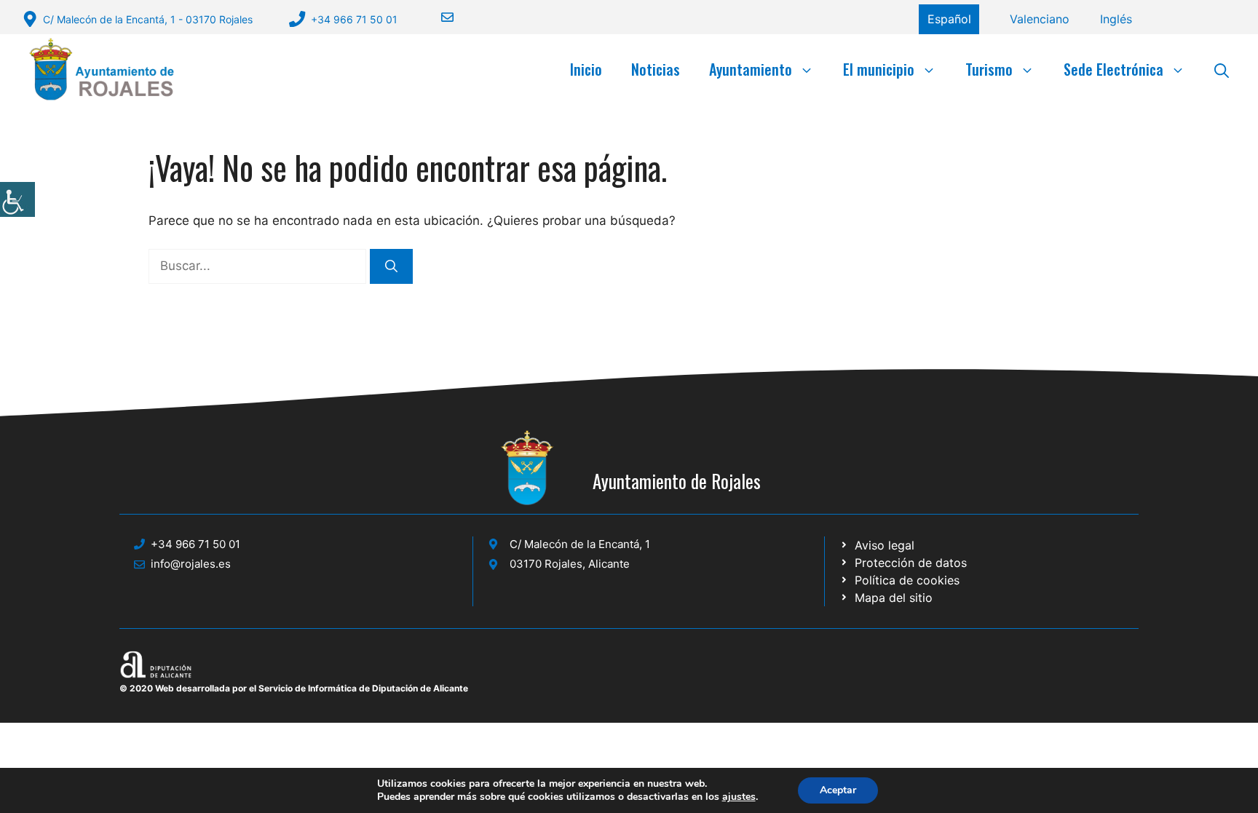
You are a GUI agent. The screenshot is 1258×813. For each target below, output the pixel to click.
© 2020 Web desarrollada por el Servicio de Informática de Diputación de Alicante (293, 688)
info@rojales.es (191, 564)
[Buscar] (391, 266)
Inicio (586, 69)
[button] (1221, 69)
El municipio (878, 69)
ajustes (739, 797)
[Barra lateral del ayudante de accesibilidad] (17, 199)
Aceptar (838, 790)
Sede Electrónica (1113, 69)
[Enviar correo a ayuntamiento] (438, 17)
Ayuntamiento (750, 69)
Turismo (989, 69)
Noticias (655, 69)
